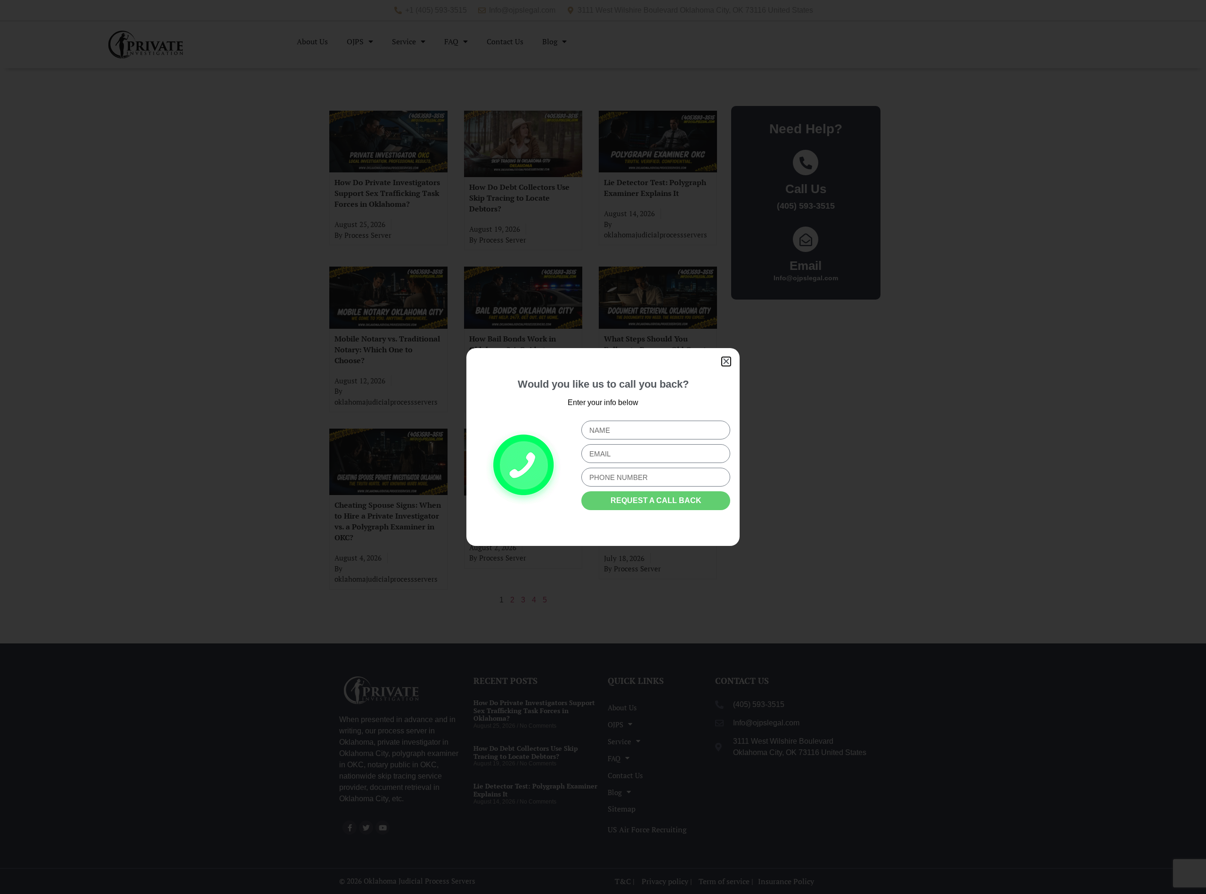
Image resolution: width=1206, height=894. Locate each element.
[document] (603, 447)
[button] (726, 362)
